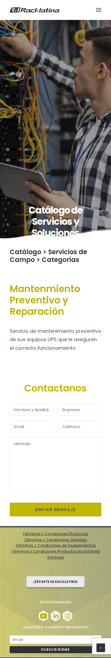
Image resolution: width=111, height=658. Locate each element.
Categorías (60, 259)
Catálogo (25, 251)
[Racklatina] (35, 10)
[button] (98, 10)
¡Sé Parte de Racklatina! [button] (55, 581)
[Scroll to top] (100, 647)
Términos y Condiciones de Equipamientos (55, 545)
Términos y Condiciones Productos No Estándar (55, 551)
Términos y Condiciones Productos (55, 534)
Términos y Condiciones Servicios (55, 539)
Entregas (55, 557)
